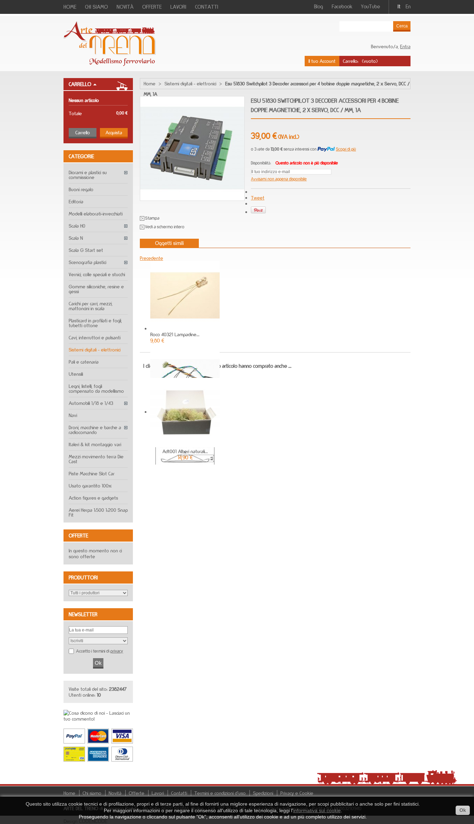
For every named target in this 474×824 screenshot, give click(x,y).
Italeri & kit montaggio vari (95, 444)
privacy (116, 651)
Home (149, 83)
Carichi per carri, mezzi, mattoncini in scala (90, 305)
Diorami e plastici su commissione (88, 174)
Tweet (257, 198)
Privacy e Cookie (296, 793)
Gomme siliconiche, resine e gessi (96, 288)
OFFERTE (152, 7)
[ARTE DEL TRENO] (110, 64)
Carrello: (350, 61)
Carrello (80, 84)
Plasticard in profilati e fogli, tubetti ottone (95, 322)
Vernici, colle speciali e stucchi (97, 274)
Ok (462, 810)
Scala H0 (77, 226)
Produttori (83, 577)
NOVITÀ (125, 7)
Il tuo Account (322, 61)
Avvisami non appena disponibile (279, 178)
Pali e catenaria (84, 362)
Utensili (76, 374)
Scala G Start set (86, 250)
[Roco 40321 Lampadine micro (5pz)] (185, 328)
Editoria (76, 201)
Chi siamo (92, 793)
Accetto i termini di (99, 651)
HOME (70, 7)
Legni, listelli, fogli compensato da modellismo (96, 388)
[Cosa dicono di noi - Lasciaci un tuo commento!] (98, 719)
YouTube (370, 6)
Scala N (76, 238)
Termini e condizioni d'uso (220, 793)
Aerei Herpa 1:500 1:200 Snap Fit (98, 512)
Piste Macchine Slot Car (92, 473)
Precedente (151, 258)
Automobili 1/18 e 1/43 (91, 403)
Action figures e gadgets (93, 498)
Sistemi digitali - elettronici (94, 349)
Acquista (113, 132)
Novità (115, 793)
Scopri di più (346, 149)
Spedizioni (263, 793)
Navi (73, 415)
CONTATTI (206, 7)
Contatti (179, 793)
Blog (318, 6)
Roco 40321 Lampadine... (175, 334)
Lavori (158, 793)
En (408, 6)
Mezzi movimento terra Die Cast (96, 458)
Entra (405, 46)
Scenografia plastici (87, 262)
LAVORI (178, 7)
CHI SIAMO (96, 7)
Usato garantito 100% (90, 486)
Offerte (78, 535)
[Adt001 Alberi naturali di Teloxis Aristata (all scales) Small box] (185, 445)
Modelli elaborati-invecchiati (95, 213)
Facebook (342, 6)
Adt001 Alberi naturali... (185, 451)
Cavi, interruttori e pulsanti (94, 337)
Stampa (152, 218)
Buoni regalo (81, 189)
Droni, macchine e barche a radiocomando (95, 429)
